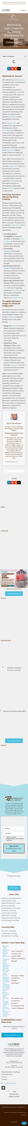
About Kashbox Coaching (10, 1072)
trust (5, 288)
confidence (17, 290)
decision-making (17, 298)
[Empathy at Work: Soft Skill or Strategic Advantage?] (6, 980)
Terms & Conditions (13, 1112)
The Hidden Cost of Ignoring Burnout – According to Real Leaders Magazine (17, 1003)
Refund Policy (24, 1115)
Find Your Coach (7, 3)
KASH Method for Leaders (11, 903)
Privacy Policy (6, 1112)
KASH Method (6, 1074)
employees (14, 365)
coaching (13, 181)
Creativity (7, 251)
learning (11, 188)
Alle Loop (15, 1121)
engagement (13, 166)
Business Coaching (8, 905)
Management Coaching (9, 936)
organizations (12, 123)
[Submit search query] (23, 471)
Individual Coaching (8, 915)
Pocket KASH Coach (8, 901)
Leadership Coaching (9, 913)
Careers (4, 1077)
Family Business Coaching (10, 908)
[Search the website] (14, 471)
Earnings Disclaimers (22, 1112)
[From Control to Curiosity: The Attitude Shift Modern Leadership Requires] (6, 957)
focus (23, 155)
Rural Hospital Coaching (10, 920)
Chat (24, 1123)
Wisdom (7, 268)
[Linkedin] (3, 1088)
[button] (25, 56)
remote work (10, 150)
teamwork (20, 80)
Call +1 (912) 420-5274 (20, 3)
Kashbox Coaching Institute (11, 898)
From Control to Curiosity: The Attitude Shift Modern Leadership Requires (18, 956)
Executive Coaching (8, 910)
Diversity (15, 326)
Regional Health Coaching (10, 918)
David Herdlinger (14, 19)
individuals (6, 130)
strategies (11, 317)
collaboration (15, 225)
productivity (12, 117)
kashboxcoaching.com (11, 461)
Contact (13, 3)
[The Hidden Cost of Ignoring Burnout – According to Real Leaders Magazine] (6, 1004)
